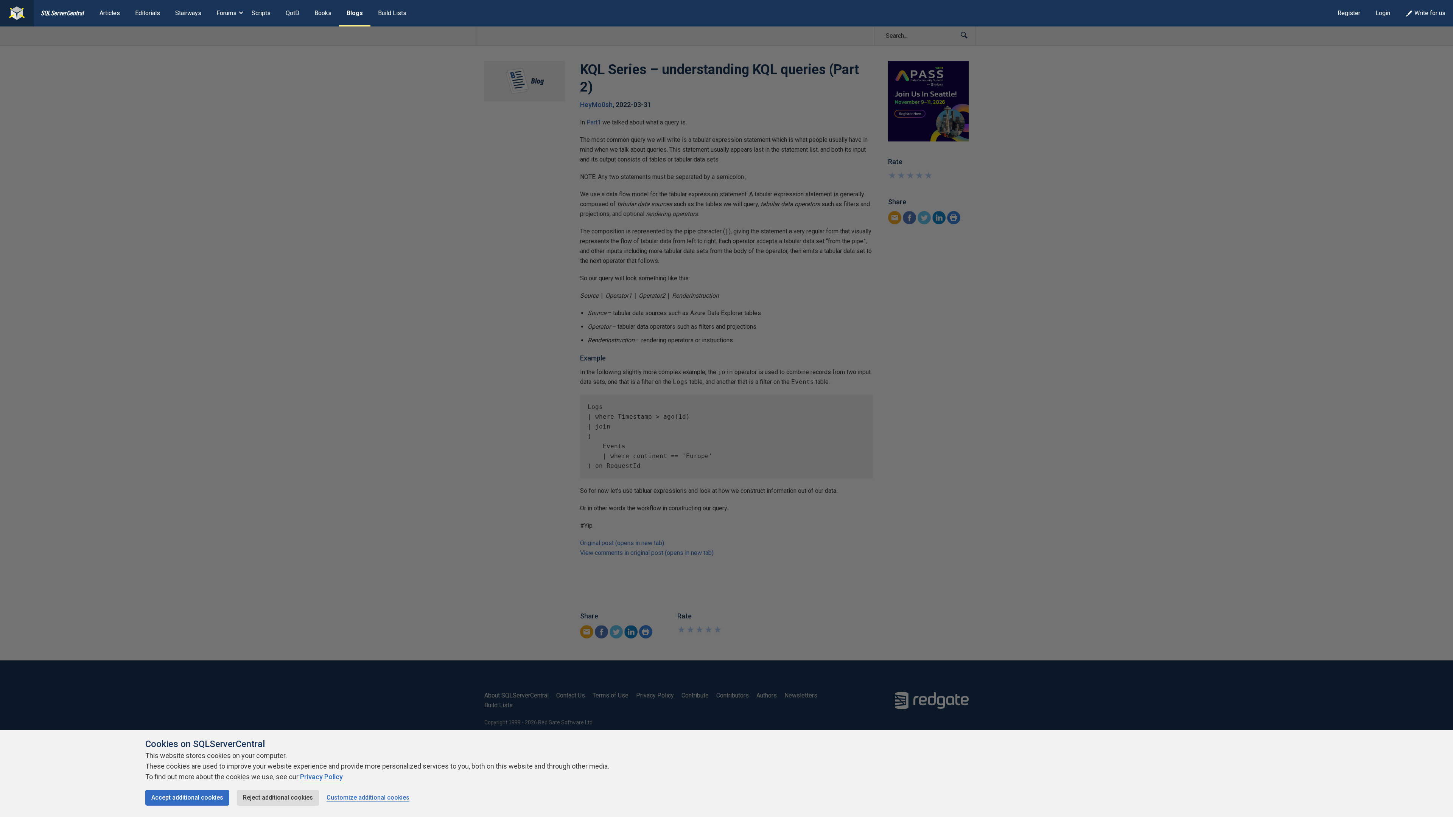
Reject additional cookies (278, 797)
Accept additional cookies (187, 797)
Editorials (147, 13)
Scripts (261, 13)
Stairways (188, 13)
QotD (292, 13)
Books (322, 13)
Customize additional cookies (368, 797)
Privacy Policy (321, 777)
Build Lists (392, 13)
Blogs (355, 13)
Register (1349, 13)
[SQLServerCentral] (17, 13)
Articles (110, 13)
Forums (226, 13)
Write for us (1429, 13)
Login (1382, 13)
